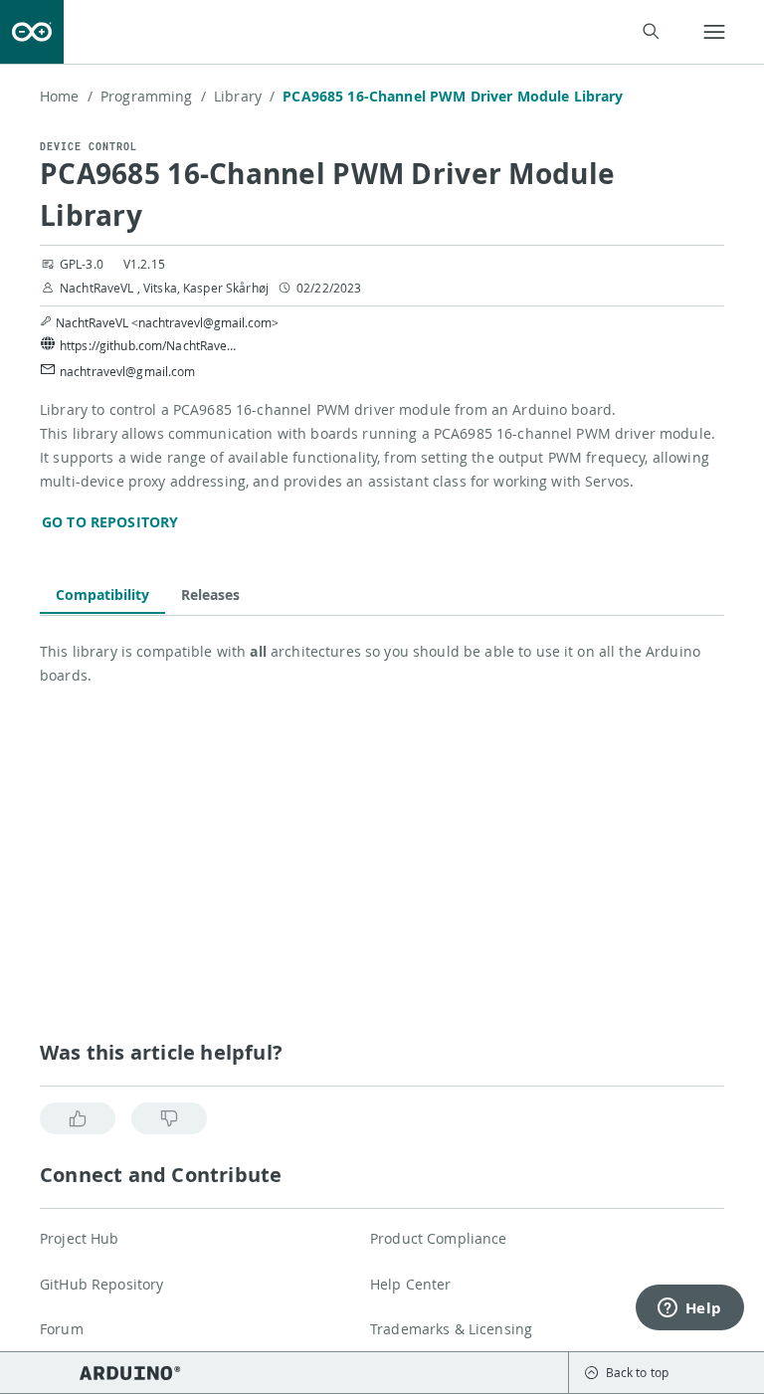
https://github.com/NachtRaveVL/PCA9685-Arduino (149, 345)
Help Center (411, 1284)
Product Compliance (438, 1238)
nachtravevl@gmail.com (128, 371)
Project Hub (79, 1238)
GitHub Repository (101, 1284)
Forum (62, 1328)
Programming (153, 96)
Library (244, 96)
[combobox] (374, 32)
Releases (210, 594)
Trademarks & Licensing (451, 1328)
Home (66, 96)
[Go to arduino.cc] (32, 32)
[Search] (650, 31)
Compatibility (102, 594)
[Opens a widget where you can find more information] (689, 1309)
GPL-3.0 (81, 264)
